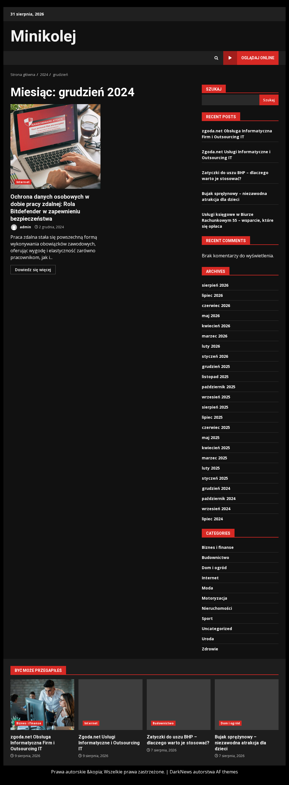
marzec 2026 (214, 336)
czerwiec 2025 (216, 427)
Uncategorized (217, 628)
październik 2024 (218, 498)
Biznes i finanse (218, 547)
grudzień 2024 (216, 488)
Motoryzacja (214, 598)
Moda (207, 588)
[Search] (216, 57)
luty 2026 (211, 346)
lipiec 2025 (212, 417)
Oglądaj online (257, 58)
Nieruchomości (217, 608)
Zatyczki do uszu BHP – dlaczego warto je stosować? (179, 704)
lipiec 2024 (212, 518)
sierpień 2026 (215, 285)
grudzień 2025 (216, 366)
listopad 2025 (215, 376)
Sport (207, 618)
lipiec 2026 (212, 295)
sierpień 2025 (215, 407)
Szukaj (214, 89)
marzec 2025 (214, 458)
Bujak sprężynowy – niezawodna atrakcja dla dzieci (247, 704)
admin (25, 227)
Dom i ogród (214, 567)
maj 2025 (211, 437)
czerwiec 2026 (216, 305)
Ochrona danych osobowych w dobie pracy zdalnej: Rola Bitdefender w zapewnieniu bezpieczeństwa (55, 146)
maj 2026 (211, 315)
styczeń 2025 (215, 478)
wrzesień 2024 (216, 508)
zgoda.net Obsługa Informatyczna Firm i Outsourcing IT (42, 704)
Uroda (208, 638)
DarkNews (181, 772)
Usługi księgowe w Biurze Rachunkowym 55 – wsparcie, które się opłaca (237, 220)
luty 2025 (211, 468)
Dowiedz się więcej (33, 269)
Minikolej (43, 36)
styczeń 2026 (215, 356)
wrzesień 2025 (216, 397)
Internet (23, 182)
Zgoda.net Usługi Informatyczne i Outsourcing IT (110, 704)
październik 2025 (218, 386)
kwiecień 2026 (216, 325)
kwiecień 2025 (216, 447)
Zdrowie (210, 649)
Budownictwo (215, 557)
